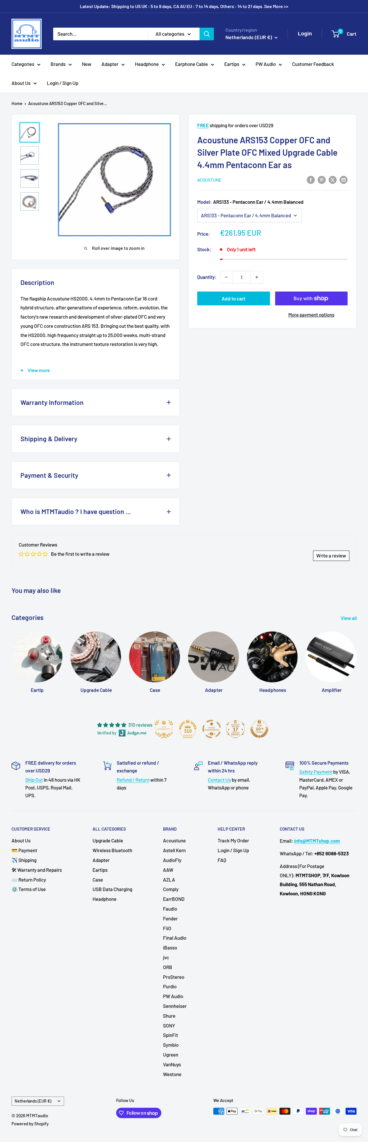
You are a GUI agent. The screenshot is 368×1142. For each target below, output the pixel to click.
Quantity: (206, 277)
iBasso (170, 947)
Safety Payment (315, 771)
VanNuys (172, 1064)
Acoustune (209, 179)
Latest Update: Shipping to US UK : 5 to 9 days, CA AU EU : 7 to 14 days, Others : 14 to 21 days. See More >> (184, 6)
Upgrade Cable (108, 840)
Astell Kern (174, 850)
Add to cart (233, 298)
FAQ (222, 860)
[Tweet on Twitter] (333, 179)
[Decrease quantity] (226, 277)
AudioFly (172, 860)
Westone (172, 1074)
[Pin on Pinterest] (322, 179)
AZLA (169, 879)
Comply (171, 889)
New (86, 64)
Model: (250, 202)
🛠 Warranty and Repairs (37, 870)
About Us (21, 83)
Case (98, 879)
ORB (167, 967)
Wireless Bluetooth (112, 850)
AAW (168, 870)
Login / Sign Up (62, 83)
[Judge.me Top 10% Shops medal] (259, 729)
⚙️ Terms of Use (29, 889)
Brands (58, 64)
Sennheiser (175, 1006)
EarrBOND (174, 899)
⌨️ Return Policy (29, 879)
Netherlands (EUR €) (33, 1101)
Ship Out (34, 780)
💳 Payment (24, 850)
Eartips (231, 64)
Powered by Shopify (30, 1123)
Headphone (147, 64)
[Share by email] (344, 179)
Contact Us (219, 780)
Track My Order (233, 840)
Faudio (170, 908)
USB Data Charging (112, 889)
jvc (166, 957)
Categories (23, 64)
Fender (170, 918)
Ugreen (170, 1054)
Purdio (170, 986)
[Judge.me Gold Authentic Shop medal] (164, 729)
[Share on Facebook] (311, 179)
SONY (169, 1025)
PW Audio (266, 64)
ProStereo (173, 977)
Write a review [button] (331, 555)
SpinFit (170, 1035)
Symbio (171, 1045)
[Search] (207, 33)
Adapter (109, 64)
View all (349, 618)
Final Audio (174, 938)
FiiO (167, 928)
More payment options (311, 314)
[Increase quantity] (257, 277)
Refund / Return (133, 780)
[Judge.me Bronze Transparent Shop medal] (211, 729)
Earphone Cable (191, 64)
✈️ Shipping (24, 860)
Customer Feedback (313, 64)
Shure (169, 1016)
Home (17, 103)
